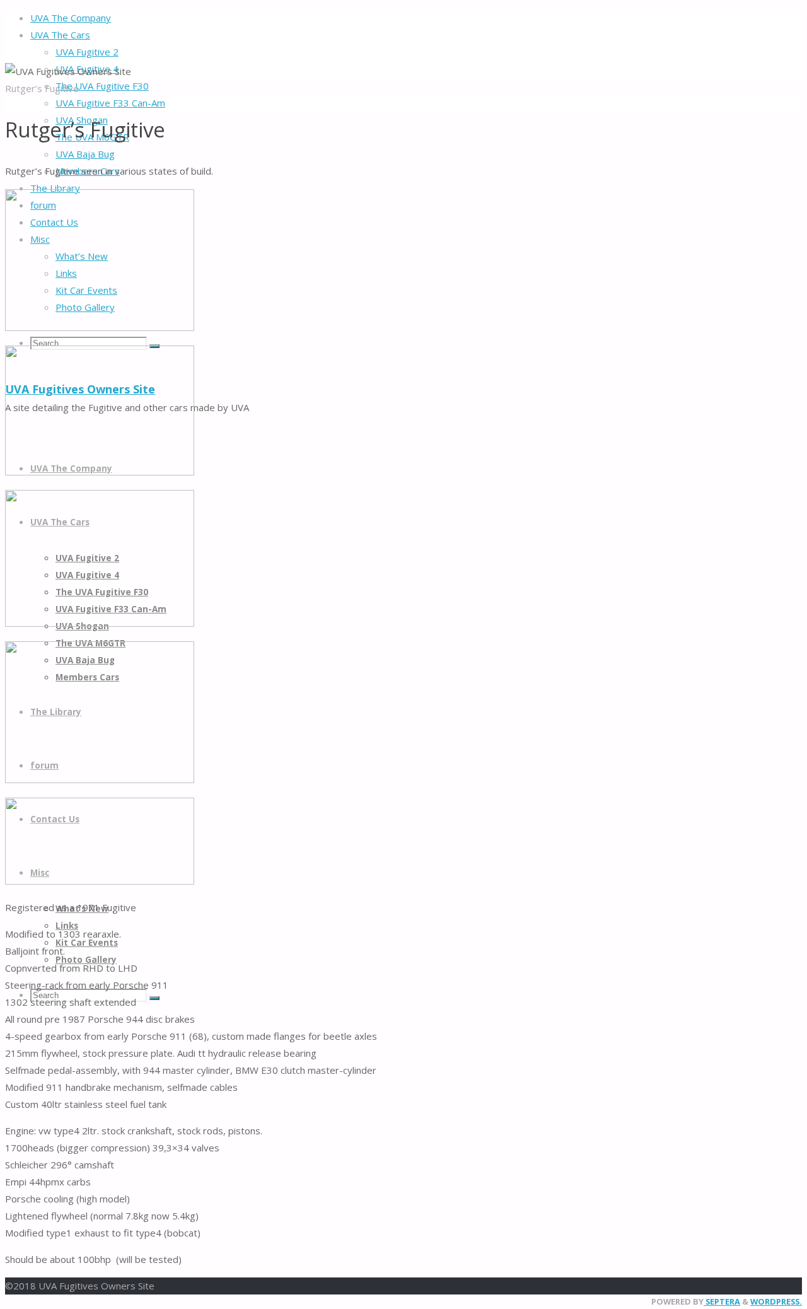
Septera (722, 1301)
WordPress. (776, 1301)
